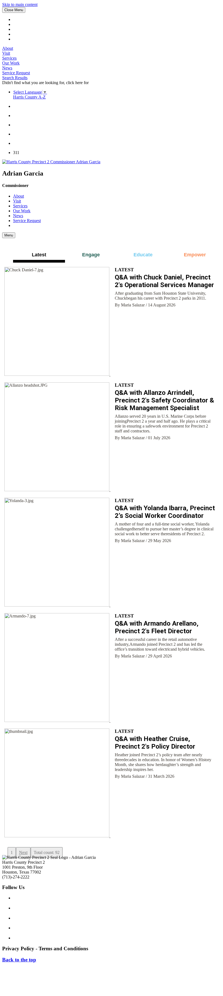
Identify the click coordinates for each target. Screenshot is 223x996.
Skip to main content (20, 4)
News (7, 68)
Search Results (14, 77)
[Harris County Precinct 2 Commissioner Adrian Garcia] (51, 161)
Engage (91, 254)
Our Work (11, 63)
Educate (143, 254)
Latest (39, 254)
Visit (6, 53)
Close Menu (13, 10)
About (7, 48)
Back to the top (19, 960)
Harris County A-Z (29, 97)
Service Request (16, 72)
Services (9, 58)
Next (23, 852)
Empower (195, 254)
